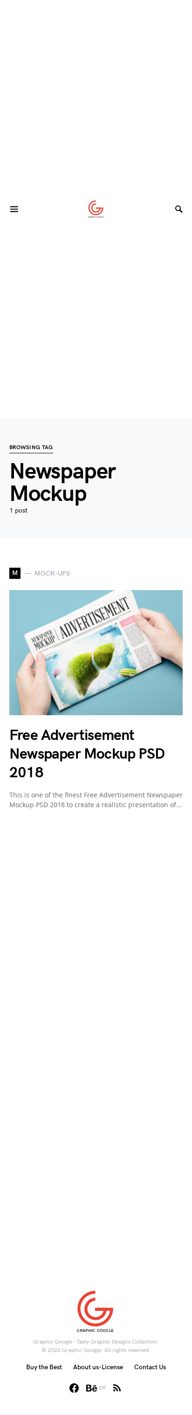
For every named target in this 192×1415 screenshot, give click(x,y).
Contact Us (150, 1367)
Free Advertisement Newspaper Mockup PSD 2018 (87, 754)
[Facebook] (74, 1388)
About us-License (98, 1367)
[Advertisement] (96, 96)
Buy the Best (44, 1367)
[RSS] (117, 1388)
